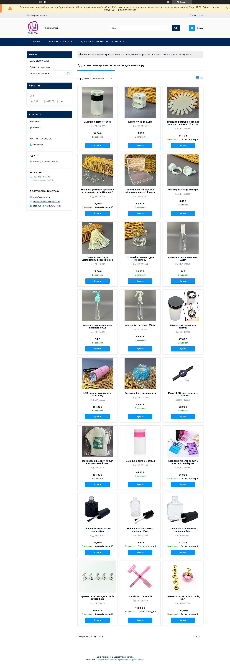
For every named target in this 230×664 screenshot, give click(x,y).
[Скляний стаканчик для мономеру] (140, 237)
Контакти (118, 41)
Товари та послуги (60, 41)
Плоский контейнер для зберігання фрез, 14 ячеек (140, 190)
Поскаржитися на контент (108, 660)
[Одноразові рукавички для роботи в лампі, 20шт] (98, 441)
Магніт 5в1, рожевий (140, 596)
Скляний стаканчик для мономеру (140, 258)
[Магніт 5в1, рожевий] (140, 576)
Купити (97, 145)
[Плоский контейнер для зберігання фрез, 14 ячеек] (140, 170)
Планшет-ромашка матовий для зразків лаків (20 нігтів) (183, 123)
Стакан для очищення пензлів (183, 326)
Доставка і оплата (92, 41)
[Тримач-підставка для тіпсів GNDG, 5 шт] (98, 576)
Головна (35, 41)
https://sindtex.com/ (41, 197)
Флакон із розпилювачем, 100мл (183, 258)
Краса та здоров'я (114, 54)
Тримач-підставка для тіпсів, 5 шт (183, 597)
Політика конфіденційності (132, 660)
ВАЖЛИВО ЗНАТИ (39, 61)
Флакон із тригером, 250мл (140, 325)
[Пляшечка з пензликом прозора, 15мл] (140, 509)
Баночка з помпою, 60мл (98, 122)
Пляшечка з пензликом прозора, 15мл (140, 529)
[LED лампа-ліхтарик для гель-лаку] (98, 373)
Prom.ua (129, 657)
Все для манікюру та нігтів (139, 54)
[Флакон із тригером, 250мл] (140, 305)
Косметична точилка (140, 122)
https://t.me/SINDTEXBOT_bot (46, 206)
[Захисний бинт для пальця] (140, 373)
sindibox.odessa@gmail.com (46, 201)
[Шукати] (176, 28)
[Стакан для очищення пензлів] (183, 305)
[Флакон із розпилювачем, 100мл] (183, 237)
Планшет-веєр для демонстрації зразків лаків (97, 258)
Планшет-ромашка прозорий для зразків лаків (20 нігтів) (97, 190)
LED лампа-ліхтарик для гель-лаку (97, 394)
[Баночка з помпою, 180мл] (140, 441)
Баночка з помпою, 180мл (140, 461)
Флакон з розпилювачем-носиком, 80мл (97, 326)
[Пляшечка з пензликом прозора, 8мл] (183, 509)
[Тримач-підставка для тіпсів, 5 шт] (183, 576)
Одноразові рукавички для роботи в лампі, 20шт (97, 462)
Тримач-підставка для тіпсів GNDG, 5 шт (97, 597)
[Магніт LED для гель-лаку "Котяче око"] (183, 373)
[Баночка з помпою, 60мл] (98, 102)
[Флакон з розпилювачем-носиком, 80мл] (98, 305)
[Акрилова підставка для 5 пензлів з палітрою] (183, 441)
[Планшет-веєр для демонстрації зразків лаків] (98, 237)
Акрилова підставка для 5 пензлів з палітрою (183, 462)
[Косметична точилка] (140, 102)
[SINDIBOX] (33, 33)
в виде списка (201, 78)
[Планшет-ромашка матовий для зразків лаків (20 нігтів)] (183, 102)
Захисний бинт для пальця (140, 393)
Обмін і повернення (40, 67)
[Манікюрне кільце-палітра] (183, 170)
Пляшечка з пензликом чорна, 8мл (97, 529)
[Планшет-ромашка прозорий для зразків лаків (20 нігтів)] (98, 170)
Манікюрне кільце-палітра (183, 189)
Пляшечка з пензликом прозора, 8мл (183, 529)
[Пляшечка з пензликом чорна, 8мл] (98, 509)
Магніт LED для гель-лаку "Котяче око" (183, 394)
